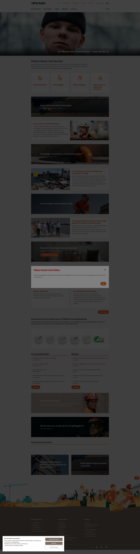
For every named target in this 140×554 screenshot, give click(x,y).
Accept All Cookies (53, 539)
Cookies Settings (54, 547)
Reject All (54, 543)
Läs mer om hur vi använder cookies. (14, 545)
